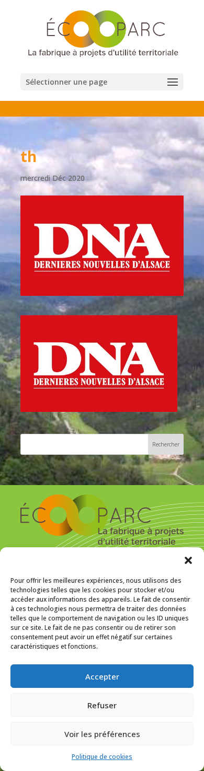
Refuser (102, 705)
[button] (188, 560)
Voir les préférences (102, 734)
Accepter (102, 676)
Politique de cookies (102, 756)
